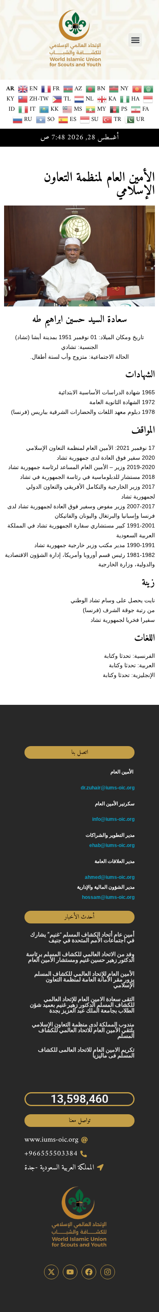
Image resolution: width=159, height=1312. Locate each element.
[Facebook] (89, 1272)
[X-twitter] (51, 1272)
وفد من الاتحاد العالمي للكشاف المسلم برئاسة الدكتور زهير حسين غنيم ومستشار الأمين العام (80, 957)
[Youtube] (70, 1272)
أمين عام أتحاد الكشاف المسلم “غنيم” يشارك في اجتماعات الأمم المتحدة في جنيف (82, 937)
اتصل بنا (79, 752)
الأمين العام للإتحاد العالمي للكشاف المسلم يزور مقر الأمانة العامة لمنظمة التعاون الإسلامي (84, 979)
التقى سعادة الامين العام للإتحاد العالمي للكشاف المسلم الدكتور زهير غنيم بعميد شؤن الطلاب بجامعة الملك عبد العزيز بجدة (82, 1005)
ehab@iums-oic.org (112, 845)
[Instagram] (107, 1272)
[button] (135, 40)
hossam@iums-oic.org (108, 897)
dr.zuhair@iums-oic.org (108, 788)
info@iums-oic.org (113, 819)
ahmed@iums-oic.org (110, 877)
